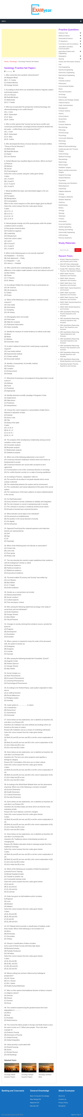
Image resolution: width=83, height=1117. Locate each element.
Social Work (63, 119)
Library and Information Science (69, 62)
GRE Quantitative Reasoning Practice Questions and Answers (69, 314)
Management (63, 108)
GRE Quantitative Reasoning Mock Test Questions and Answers (69, 327)
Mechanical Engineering (67, 75)
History (61, 113)
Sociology (13, 61)
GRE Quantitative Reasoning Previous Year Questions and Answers (70, 348)
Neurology (62, 141)
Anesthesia (62, 189)
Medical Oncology (65, 156)
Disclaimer (62, 1106)
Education (62, 122)
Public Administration (66, 105)
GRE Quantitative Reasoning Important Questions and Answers (69, 341)
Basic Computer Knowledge (39, 1096)
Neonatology (63, 159)
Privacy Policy (63, 1103)
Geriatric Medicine (65, 199)
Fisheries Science (64, 81)
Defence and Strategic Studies (69, 100)
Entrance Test (63, 33)
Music (61, 89)
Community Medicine (66, 138)
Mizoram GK (34, 1106)
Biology (61, 78)
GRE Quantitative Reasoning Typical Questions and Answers (69, 334)
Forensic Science (64, 111)
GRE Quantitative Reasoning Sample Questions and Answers (69, 354)
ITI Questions (63, 41)
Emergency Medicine (66, 197)
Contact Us (62, 1099)
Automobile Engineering (67, 232)
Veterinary (62, 216)
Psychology (63, 97)
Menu (4, 21)
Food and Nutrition (65, 224)
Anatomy (62, 202)
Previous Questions (65, 238)
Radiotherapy (63, 205)
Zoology (61, 210)
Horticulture (63, 221)
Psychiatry (62, 180)
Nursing (61, 59)
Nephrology (63, 162)
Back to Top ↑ (76, 1115)
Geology (61, 213)
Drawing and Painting (66, 230)
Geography (62, 56)
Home (6, 61)
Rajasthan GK (34, 1103)
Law (60, 64)
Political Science (64, 103)
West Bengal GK (35, 1099)
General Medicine (64, 178)
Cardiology (62, 144)
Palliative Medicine (65, 191)
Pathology (62, 130)
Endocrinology (63, 154)
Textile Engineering (65, 227)
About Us (62, 1096)
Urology (61, 194)
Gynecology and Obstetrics (68, 183)
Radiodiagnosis (64, 186)
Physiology (62, 135)
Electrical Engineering (66, 70)
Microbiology (63, 127)
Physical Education (65, 92)
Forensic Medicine (65, 124)
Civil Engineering (64, 67)
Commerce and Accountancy (68, 44)
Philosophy (62, 83)
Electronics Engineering (66, 72)
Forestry (61, 219)
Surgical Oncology (65, 175)
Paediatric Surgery (65, 167)
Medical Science (64, 36)
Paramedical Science (66, 38)
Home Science (63, 116)
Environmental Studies (66, 86)
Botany (61, 208)
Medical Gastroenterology (67, 146)
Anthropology (63, 235)
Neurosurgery (63, 165)
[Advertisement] (29, 43)
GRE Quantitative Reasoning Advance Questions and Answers (69, 320)
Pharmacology (64, 133)
